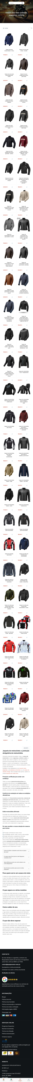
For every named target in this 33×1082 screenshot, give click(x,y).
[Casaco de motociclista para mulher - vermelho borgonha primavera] (24, 416)
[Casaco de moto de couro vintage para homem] (9, 168)
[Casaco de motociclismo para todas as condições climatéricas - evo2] (24, 334)
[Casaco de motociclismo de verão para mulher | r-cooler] (9, 224)
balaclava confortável (15, 770)
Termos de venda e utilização (10, 1007)
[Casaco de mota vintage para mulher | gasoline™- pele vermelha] (24, 141)
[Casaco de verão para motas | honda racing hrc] (9, 647)
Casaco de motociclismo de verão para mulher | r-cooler (9, 235)
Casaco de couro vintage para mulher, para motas (24, 126)
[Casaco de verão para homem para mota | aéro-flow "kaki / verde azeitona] (9, 595)
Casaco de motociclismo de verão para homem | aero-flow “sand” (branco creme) (23, 209)
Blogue (4, 997)
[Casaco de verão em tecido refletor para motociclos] (9, 570)
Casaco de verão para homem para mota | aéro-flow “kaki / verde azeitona (9, 607)
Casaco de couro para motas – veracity (23, 50)
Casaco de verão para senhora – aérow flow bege (23, 735)
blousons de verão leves (12, 773)
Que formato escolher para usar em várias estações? (14, 868)
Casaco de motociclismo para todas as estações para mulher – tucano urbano (9, 374)
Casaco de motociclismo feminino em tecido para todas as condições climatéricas (9, 319)
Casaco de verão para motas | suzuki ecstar (9, 709)
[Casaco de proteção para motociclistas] (9, 519)
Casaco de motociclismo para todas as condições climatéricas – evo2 (24, 346)
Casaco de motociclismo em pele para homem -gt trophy (24, 263)
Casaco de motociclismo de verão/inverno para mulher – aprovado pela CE (24, 237)
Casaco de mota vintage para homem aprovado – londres (9, 152)
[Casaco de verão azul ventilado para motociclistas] (24, 544)
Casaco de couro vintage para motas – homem (24, 101)
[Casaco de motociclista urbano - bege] (9, 470)
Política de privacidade (8, 1002)
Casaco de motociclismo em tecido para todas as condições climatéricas (24, 291)
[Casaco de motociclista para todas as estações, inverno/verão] (9, 443)
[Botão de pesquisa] (22, 3)
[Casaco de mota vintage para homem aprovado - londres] (9, 141)
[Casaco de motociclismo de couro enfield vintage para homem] (9, 196)
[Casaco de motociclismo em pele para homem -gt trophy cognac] (9, 279)
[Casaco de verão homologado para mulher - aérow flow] (24, 570)
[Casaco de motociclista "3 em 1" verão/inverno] (24, 361)
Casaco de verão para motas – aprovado (9, 633)
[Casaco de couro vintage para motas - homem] (24, 90)
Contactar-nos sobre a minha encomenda (13, 969)
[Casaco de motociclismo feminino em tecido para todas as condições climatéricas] (9, 306)
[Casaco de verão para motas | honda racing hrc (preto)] (9, 672)
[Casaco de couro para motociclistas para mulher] (9, 64)
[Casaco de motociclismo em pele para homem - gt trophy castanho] (9, 253)
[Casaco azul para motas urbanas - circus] (9, 40)
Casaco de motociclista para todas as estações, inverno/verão (9, 455)
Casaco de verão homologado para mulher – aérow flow (24, 580)
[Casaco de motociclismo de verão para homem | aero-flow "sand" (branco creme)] (24, 196)
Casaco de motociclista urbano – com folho (24, 481)
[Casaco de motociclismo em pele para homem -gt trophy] (24, 253)
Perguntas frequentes (8, 1026)
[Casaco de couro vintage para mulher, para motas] (24, 116)
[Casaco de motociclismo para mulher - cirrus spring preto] (9, 334)
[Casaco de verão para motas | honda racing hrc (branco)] (24, 647)
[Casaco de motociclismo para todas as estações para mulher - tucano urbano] (9, 361)
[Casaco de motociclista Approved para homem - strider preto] (9, 389)
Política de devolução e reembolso (11, 1004)
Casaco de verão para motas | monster (23, 683)
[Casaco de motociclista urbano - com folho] (24, 470)
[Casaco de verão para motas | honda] (24, 622)
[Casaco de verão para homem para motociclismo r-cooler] (24, 595)
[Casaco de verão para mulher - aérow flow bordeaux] (24, 698)
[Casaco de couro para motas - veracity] (24, 40)
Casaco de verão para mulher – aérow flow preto (9, 735)
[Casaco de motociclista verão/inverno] (24, 495)
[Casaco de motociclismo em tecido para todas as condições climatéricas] (24, 279)
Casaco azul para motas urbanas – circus (9, 50)
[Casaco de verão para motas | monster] (24, 672)
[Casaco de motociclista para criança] (9, 416)
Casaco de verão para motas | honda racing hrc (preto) (9, 683)
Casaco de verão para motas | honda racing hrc (9, 658)
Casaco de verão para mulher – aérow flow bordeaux (23, 709)
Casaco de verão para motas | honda (23, 633)
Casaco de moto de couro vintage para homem (9, 179)
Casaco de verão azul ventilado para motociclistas (23, 555)
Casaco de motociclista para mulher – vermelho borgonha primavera (24, 428)
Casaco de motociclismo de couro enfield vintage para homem (9, 208)
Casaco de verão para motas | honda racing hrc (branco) (23, 658)
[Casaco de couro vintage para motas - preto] (9, 116)
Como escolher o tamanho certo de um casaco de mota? (15, 851)
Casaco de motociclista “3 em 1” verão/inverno (24, 372)
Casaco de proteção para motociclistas (9, 530)
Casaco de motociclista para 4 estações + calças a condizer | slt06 (24, 401)
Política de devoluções (8, 1033)
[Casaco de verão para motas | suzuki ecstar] (9, 698)
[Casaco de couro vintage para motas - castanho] (9, 90)
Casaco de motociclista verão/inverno (24, 505)
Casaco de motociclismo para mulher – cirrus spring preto (9, 346)
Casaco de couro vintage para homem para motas (24, 75)
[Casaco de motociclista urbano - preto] (9, 495)
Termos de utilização (8, 1031)
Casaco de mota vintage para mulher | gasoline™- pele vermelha (23, 153)
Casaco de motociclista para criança (9, 427)
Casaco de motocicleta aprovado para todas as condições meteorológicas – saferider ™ (24, 180)
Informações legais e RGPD (9, 1009)
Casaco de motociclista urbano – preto (9, 505)
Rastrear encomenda (8, 1028)
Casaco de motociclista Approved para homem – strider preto (9, 400)
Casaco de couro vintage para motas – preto (9, 126)
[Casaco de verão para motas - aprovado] (9, 622)
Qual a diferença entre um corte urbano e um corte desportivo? (14, 863)
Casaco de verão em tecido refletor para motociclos (9, 580)
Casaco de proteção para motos (9, 554)
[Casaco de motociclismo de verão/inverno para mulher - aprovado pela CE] (24, 224)
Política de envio (6, 999)
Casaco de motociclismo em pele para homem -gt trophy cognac (9, 291)
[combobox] (15, 3)
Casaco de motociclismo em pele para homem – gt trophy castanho (9, 264)
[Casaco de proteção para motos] (9, 544)
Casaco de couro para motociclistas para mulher (9, 75)
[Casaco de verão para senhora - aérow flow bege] (24, 724)
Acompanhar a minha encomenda (11, 967)
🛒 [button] (12, 560)
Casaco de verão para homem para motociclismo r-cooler (23, 606)
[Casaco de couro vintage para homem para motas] (24, 64)
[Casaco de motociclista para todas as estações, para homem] (24, 443)
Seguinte (26, 748)
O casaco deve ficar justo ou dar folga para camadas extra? (14, 857)
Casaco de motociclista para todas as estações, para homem (24, 454)
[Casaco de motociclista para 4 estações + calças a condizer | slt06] (24, 389)
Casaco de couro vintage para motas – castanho (9, 101)
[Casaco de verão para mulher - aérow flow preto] (9, 724)
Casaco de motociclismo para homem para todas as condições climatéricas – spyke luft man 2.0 (24, 319)
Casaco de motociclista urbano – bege (9, 481)
